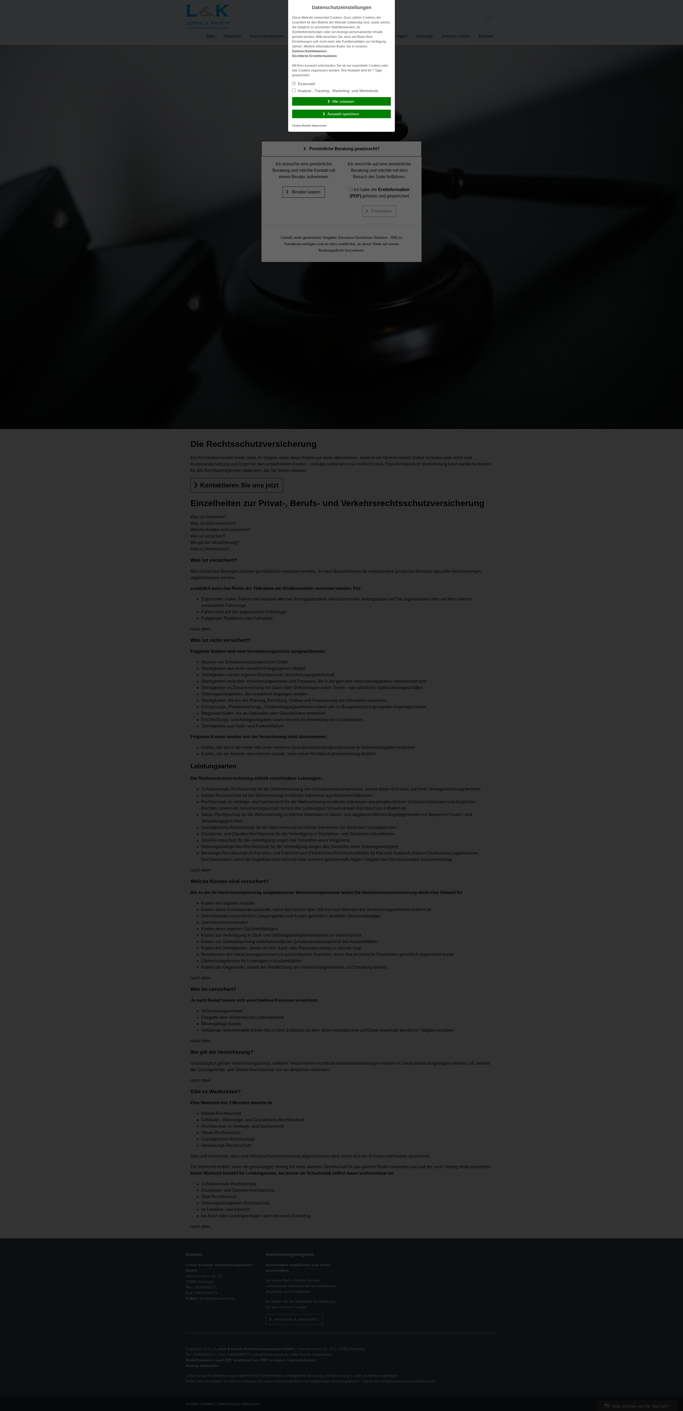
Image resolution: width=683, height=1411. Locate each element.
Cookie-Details (301, 125)
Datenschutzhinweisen (309, 51)
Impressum (319, 125)
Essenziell (306, 84)
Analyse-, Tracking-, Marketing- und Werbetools (337, 91)
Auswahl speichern (343, 114)
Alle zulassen (343, 101)
